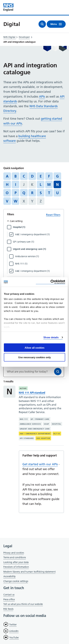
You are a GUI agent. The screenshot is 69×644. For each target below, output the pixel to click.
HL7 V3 (56, 434)
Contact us (8, 594)
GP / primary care (40, 419)
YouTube (14, 637)
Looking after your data (16, 562)
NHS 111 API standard (32, 392)
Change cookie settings (15, 581)
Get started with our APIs (40, 464)
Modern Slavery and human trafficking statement (29, 572)
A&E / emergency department (35, 434)
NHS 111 (24, 419)
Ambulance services (30, 424)
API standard (27, 438)
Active (23, 388)
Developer (24, 37)
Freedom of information (16, 566)
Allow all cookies (34, 347)
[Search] (57, 371)
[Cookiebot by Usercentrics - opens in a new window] (50, 282)
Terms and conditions (14, 557)
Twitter (13, 624)
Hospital (56, 424)
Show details (51, 337)
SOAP (46, 424)
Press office (9, 599)
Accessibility (9, 576)
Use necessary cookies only (34, 357)
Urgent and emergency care (35, 429)
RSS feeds (8, 608)
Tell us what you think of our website (23, 604)
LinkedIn (14, 631)
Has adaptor (43, 438)
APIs (42, 96)
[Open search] (42, 24)
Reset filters (53, 214)
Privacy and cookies (13, 552)
